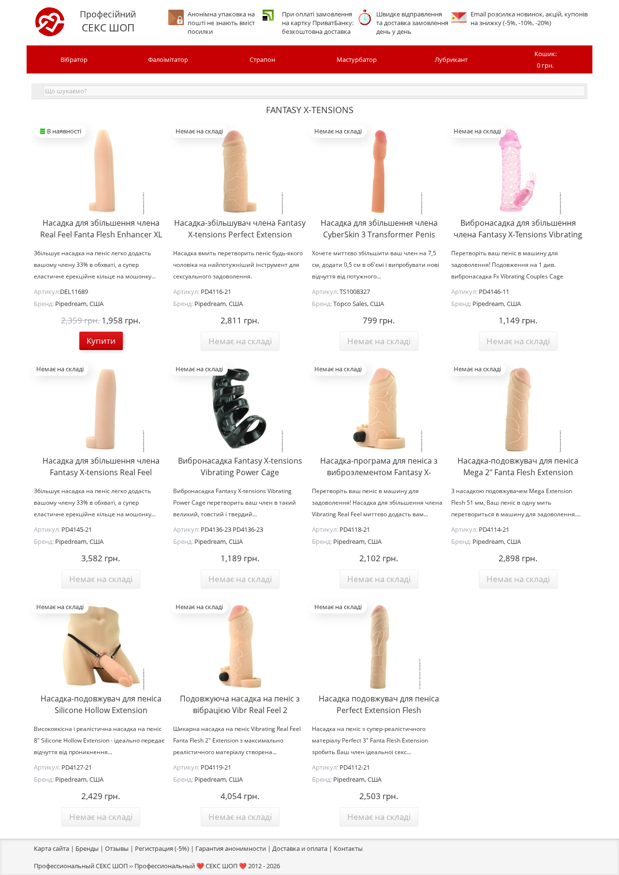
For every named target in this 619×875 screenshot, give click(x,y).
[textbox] (314, 91)
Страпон (262, 59)
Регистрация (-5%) (162, 848)
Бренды (87, 848)
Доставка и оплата (299, 848)
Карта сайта (51, 848)
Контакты (348, 848)
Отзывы (117, 848)
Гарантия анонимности (230, 848)
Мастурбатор (357, 59)
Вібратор (74, 59)
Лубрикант (451, 59)
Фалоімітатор (168, 59)
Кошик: (545, 59)
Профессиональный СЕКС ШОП (81, 865)
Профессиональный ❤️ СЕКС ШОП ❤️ (190, 865)
